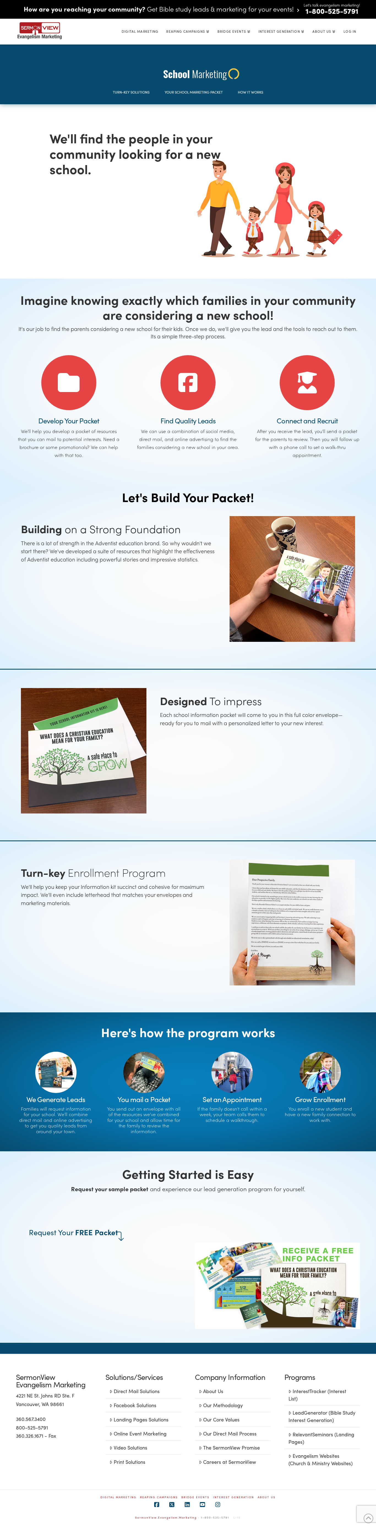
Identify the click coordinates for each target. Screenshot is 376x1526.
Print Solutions (129, 1461)
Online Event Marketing (140, 1433)
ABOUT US (267, 1497)
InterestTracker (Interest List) (317, 1395)
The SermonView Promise (231, 1447)
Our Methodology (223, 1405)
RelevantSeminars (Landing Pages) (321, 1438)
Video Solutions (130, 1447)
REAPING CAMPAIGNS (159, 1497)
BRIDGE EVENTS (195, 1497)
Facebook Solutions (135, 1405)
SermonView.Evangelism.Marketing (166, 1517)
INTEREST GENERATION (233, 1497)
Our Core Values (221, 1419)
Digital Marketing (118, 1497)
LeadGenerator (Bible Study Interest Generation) (321, 1416)
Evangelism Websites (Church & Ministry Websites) (320, 1459)
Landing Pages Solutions (141, 1419)
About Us (213, 1391)
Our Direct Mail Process (230, 1433)
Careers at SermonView (229, 1461)
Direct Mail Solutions (137, 1391)
